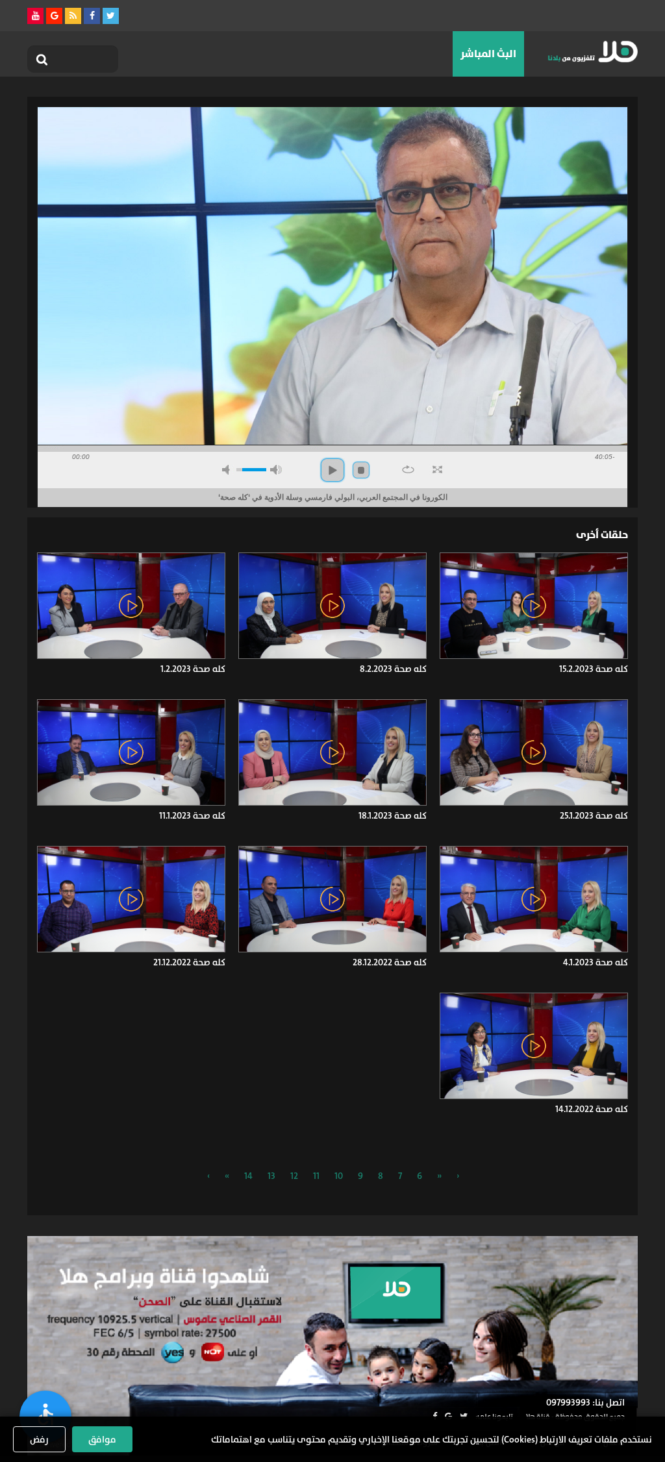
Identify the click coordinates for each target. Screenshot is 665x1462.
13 (271, 1176)
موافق (102, 1439)
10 (338, 1176)
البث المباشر (488, 53)
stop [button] (361, 470)
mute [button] (228, 470)
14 (248, 1176)
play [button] (332, 470)
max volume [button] (276, 470)
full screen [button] (437, 469)
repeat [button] (408, 469)
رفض (39, 1439)
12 (294, 1176)
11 (316, 1176)
